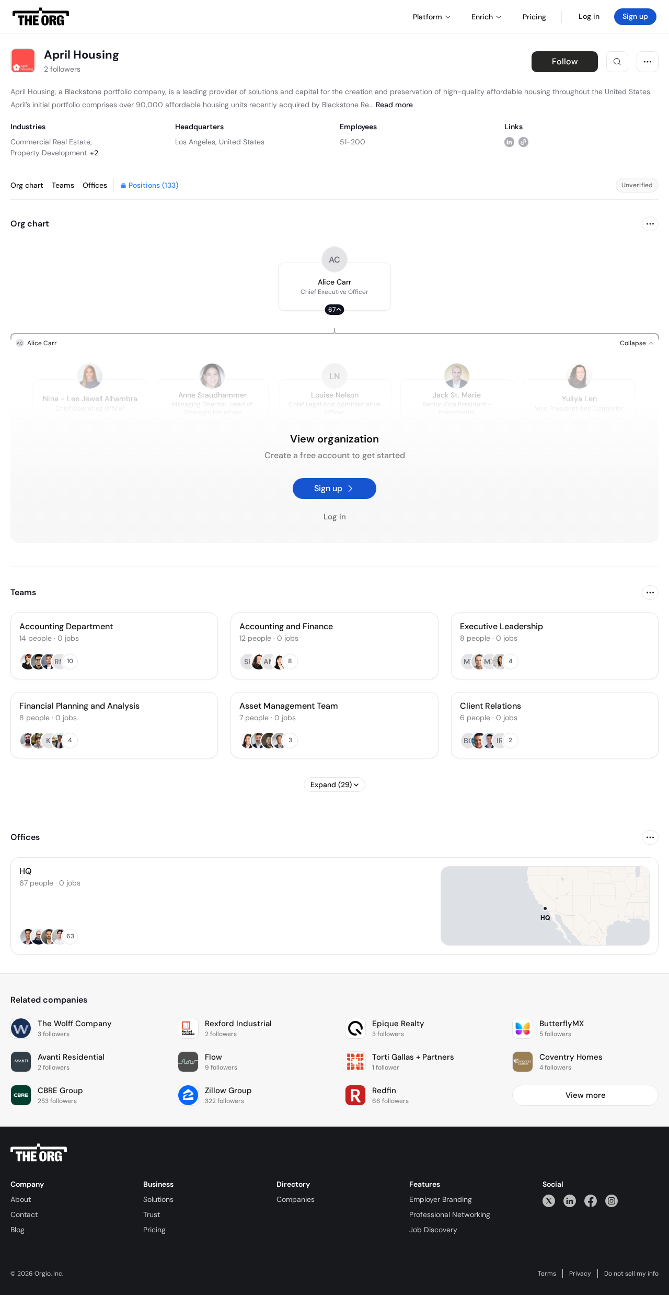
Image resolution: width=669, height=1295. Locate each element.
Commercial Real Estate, (51, 141)
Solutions (158, 1199)
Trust (151, 1214)
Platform (427, 16)
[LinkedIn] (569, 1200)
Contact (24, 1214)
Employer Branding (440, 1199)
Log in (589, 16)
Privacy (580, 1273)
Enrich (482, 16)
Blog (17, 1229)
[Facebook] (590, 1200)
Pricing (154, 1229)
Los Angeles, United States (219, 141)
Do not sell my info (631, 1273)
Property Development (48, 152)
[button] (334, 287)
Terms (547, 1273)
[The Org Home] (41, 16)
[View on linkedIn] (509, 141)
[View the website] (523, 141)
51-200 (352, 141)
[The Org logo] (38, 1152)
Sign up (635, 16)
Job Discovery (433, 1229)
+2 (94, 152)
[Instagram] (611, 1200)
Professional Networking (449, 1214)
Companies (295, 1199)
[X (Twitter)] (549, 1200)
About (20, 1199)
